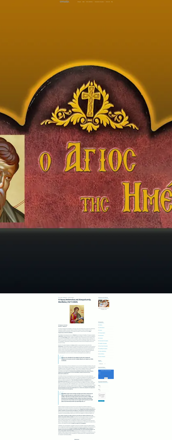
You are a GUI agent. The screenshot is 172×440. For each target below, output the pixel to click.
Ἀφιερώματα (101, 335)
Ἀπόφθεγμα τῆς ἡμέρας (103, 348)
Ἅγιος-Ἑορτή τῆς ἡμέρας (103, 346)
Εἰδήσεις (100, 324)
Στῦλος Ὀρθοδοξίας (89, 1)
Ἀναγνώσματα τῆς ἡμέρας (99, 1)
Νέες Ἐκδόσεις (101, 353)
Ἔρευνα (100, 330)
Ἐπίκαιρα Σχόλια (102, 332)
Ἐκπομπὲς (101, 338)
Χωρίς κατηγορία (102, 356)
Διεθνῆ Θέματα (101, 327)
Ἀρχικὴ (80, 1)
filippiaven (65, 297)
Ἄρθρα (83, 1)
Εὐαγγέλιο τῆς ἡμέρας (103, 343)
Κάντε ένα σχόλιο (71, 297)
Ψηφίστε (106, 378)
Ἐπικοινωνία (108, 1)
